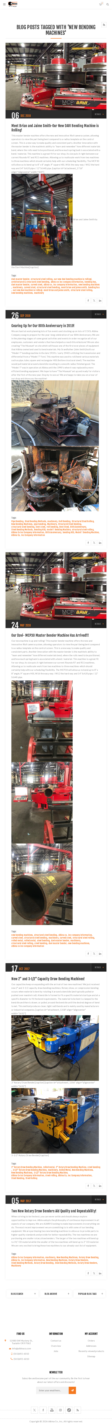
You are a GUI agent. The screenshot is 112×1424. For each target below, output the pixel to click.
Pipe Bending (17, 521)
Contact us (56, 1340)
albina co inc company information (67, 281)
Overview (56, 1346)
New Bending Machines (21, 524)
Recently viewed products (91, 1351)
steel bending (43, 940)
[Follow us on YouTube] (51, 1410)
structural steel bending (48, 287)
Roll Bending (64, 521)
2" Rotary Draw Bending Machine (26, 1167)
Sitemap (91, 1356)
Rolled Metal (65, 1170)
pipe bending (40, 524)
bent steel (40, 526)
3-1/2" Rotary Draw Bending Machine (30, 1170)
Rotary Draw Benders (78, 1260)
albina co (48, 284)
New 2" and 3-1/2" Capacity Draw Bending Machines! (48, 979)
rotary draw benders (44, 1238)
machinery (18, 287)
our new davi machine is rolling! (27, 290)
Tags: (13, 275)
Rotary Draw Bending (88, 1257)
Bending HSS (40, 529)
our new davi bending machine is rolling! (72, 279)
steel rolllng (51, 1175)
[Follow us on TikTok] (68, 1410)
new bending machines (89, 284)
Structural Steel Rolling (83, 521)
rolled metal (17, 940)
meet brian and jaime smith (74, 287)
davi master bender (20, 279)
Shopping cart (102, 3)
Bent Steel (64, 526)
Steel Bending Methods (35, 521)
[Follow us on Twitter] (34, 1410)
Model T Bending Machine (87, 532)
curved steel (36, 284)
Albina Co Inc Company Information (27, 532)
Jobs (56, 1351)
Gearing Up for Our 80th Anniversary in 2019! (43, 326)
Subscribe (72, 1390)
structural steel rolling (41, 279)
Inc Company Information (33, 535)
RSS (103, 24)
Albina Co (15, 535)
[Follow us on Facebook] (43, 1410)
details (98, 114)
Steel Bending (17, 1178)
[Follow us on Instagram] (60, 1410)
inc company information (65, 284)
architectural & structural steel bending (30, 281)
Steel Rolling (31, 1178)
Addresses (91, 1346)
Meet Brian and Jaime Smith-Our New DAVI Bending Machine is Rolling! (55, 128)
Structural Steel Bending (69, 524)
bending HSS (68, 532)
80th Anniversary (78, 526)
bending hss (90, 281)
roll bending (52, 526)
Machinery (52, 524)
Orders (91, 1340)
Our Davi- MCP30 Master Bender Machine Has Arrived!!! (50, 635)
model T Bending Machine (59, 529)
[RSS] (77, 1410)
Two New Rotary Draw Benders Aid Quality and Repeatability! (53, 1211)
